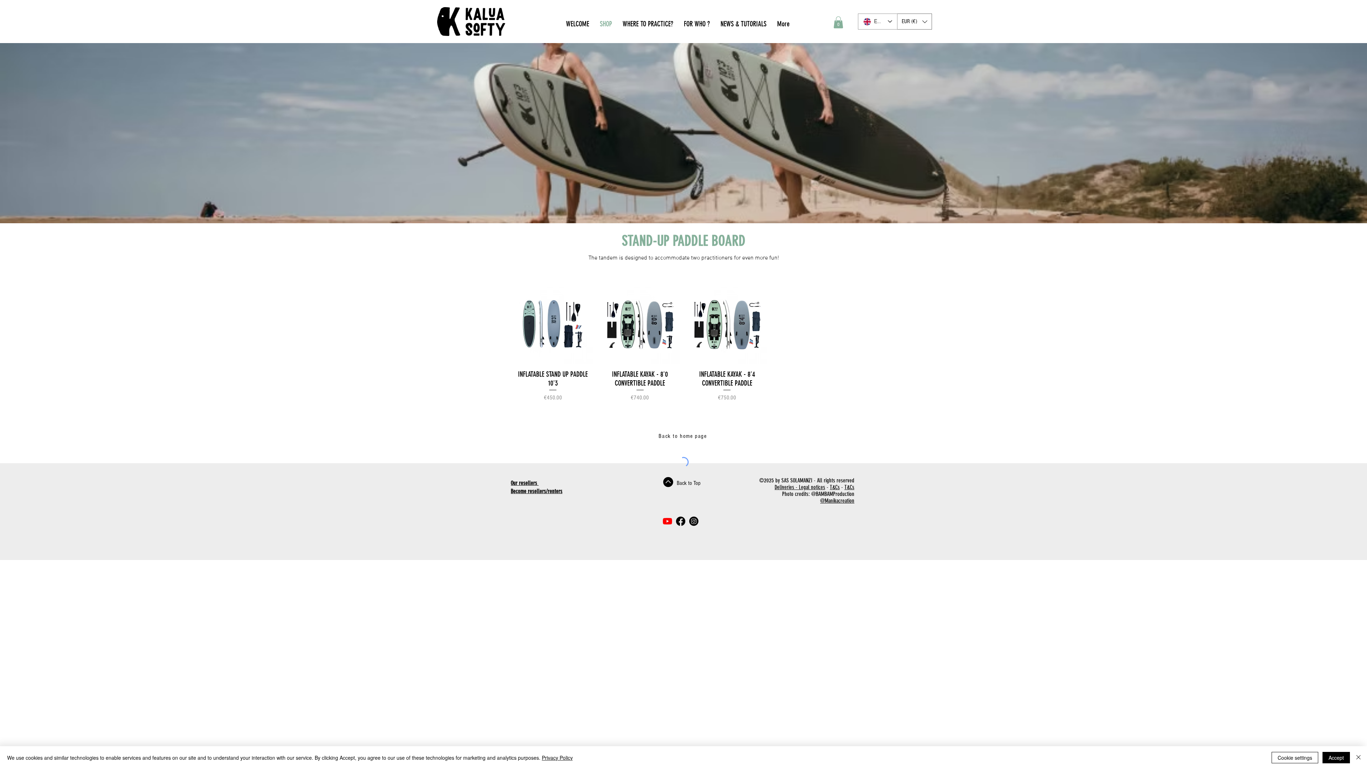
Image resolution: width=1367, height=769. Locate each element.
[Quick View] (553, 324)
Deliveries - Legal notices (800, 487)
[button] (838, 22)
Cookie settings (1295, 757)
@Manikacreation (837, 500)
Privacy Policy (557, 757)
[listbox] (914, 22)
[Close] (1358, 757)
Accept (1336, 757)
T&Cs (835, 487)
